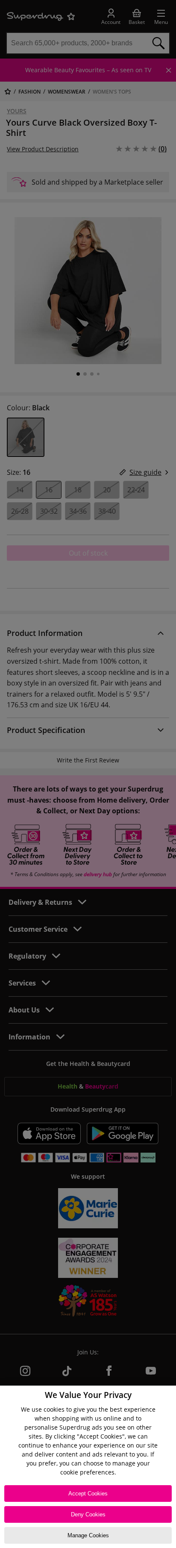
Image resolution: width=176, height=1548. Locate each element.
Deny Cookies (88, 1514)
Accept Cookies (88, 1493)
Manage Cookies (88, 1535)
